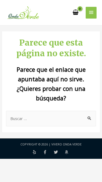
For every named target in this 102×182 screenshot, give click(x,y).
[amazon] (67, 152)
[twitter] (59, 152)
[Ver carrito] (76, 12)
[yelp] (37, 152)
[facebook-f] (48, 152)
